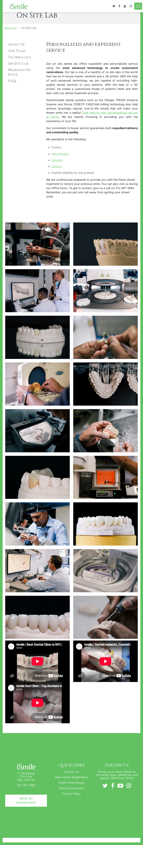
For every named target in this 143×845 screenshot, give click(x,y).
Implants (57, 160)
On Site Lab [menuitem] (18, 63)
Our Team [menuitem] (16, 51)
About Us (10, 28)
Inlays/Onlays (60, 153)
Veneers (56, 166)
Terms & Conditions (71, 788)
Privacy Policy (71, 793)
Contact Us (71, 771)
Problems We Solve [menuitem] (19, 72)
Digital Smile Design (71, 782)
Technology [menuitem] (19, 57)
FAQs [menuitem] (12, 81)
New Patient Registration (71, 777)
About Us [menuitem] (16, 44)
